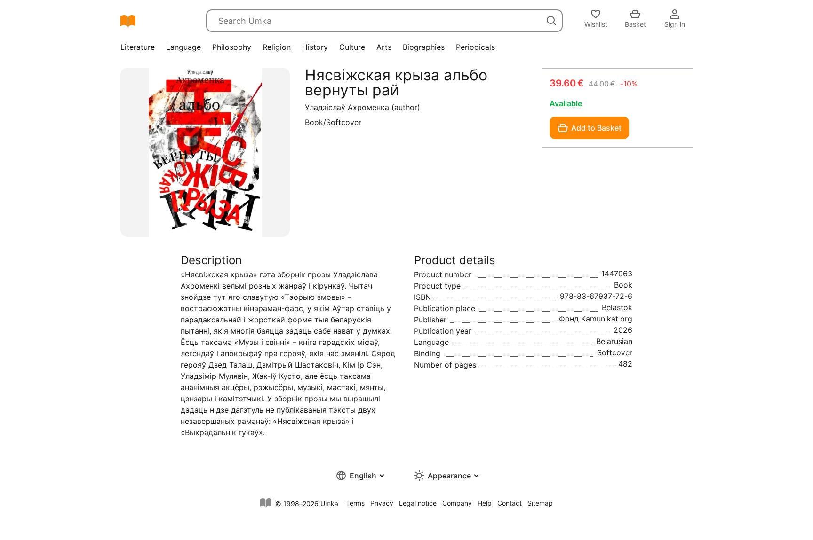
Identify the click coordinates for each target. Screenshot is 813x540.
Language (183, 47)
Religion (277, 47)
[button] (359, 475)
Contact (509, 503)
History (315, 47)
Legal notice (418, 503)
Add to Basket (596, 128)
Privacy (381, 503)
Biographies (424, 47)
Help (485, 503)
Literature (137, 47)
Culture (352, 47)
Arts (383, 47)
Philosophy (231, 47)
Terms (355, 503)
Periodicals (475, 47)
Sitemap (540, 503)
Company (457, 503)
